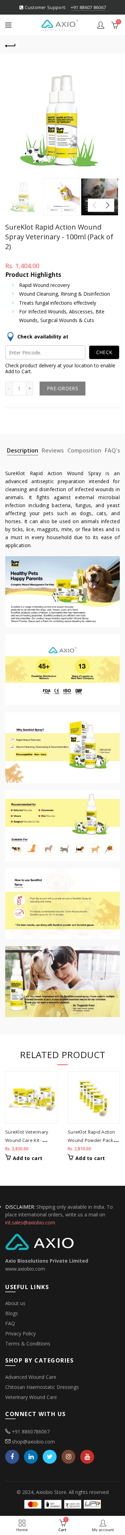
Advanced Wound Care (30, 1377)
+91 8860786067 (31, 1431)
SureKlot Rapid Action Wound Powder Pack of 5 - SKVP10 (93, 1140)
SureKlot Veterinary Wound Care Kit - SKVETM (27, 1140)
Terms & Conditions (27, 1343)
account (100, 25)
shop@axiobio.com (33, 1441)
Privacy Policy (20, 1333)
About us (15, 1303)
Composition (84, 450)
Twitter (50, 1457)
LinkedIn (31, 1457)
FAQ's (112, 450)
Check (104, 352)
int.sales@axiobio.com (30, 1222)
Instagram (68, 1457)
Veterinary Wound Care (31, 1397)
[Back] (10, 45)
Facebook (12, 1457)
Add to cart (27, 1158)
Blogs (11, 1313)
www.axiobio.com (25, 1268)
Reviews (53, 450)
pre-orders (62, 388)
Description (22, 450)
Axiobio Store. (51, 1492)
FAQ (10, 1323)
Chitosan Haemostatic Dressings (42, 1387)
